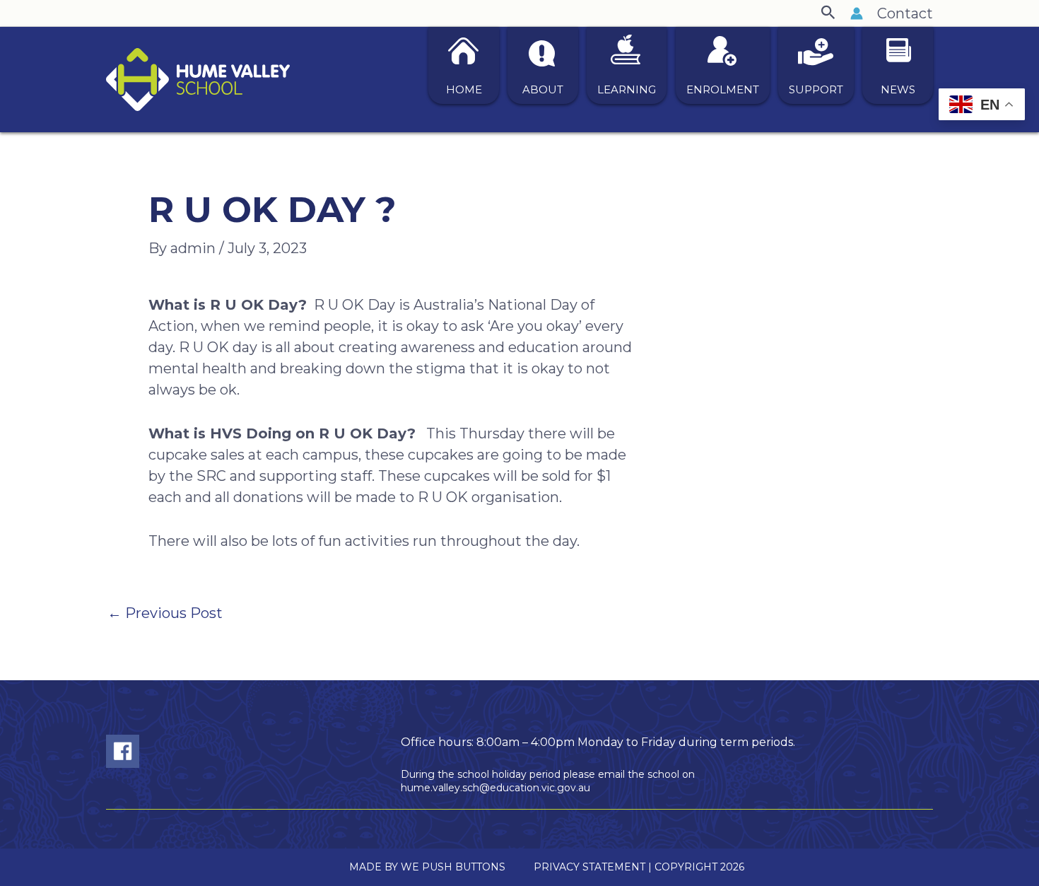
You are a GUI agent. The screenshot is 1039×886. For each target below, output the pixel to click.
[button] (828, 13)
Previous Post (165, 613)
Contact (905, 13)
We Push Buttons (453, 867)
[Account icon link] (856, 13)
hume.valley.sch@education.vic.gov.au (495, 787)
